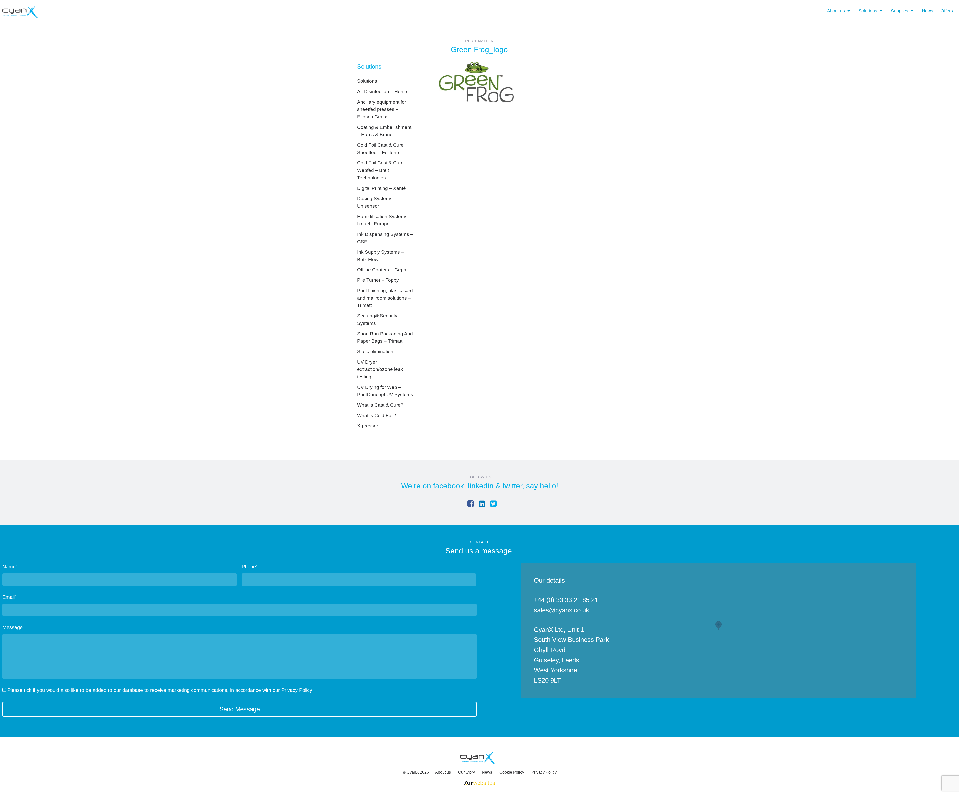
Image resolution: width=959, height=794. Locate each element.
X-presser (367, 425)
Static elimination (375, 351)
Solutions (868, 10)
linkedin (481, 486)
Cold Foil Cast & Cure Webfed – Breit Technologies (380, 170)
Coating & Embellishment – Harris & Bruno (384, 131)
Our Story (466, 772)
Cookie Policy (511, 772)
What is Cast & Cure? (380, 405)
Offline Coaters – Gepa (381, 269)
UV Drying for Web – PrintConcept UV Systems (385, 391)
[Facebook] (470, 504)
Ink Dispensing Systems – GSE (385, 238)
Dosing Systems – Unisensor (376, 202)
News (927, 10)
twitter (512, 486)
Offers (947, 10)
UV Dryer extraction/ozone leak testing (380, 369)
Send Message (239, 709)
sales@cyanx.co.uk (561, 610)
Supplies (899, 10)
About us (836, 10)
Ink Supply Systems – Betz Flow (380, 255)
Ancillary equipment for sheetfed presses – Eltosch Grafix (381, 109)
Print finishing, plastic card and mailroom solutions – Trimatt (385, 298)
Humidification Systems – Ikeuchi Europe (384, 220)
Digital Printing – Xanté (381, 188)
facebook (448, 486)
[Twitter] (493, 504)
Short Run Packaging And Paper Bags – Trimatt (385, 337)
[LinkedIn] (482, 504)
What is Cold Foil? (376, 415)
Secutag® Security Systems (377, 319)
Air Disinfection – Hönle (382, 91)
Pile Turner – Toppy (378, 280)
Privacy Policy (296, 690)
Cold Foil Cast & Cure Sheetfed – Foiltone (380, 148)
